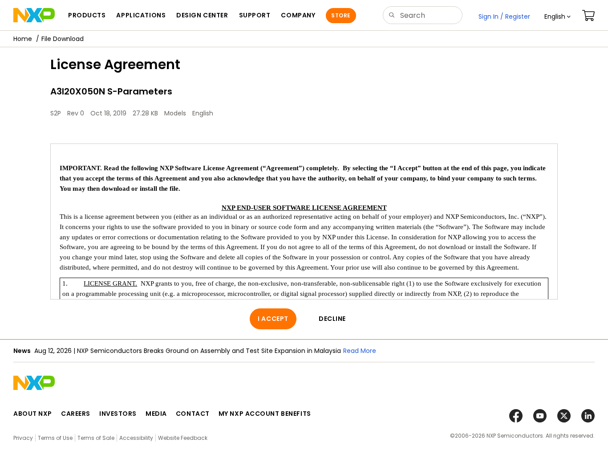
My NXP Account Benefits (265, 413)
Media (156, 413)
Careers (75, 413)
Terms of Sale (95, 438)
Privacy (23, 438)
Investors (118, 413)
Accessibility (136, 438)
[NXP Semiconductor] (34, 15)
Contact (193, 413)
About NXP (32, 413)
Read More (359, 350)
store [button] (340, 15)
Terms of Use (55, 438)
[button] (557, 16)
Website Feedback (182, 438)
